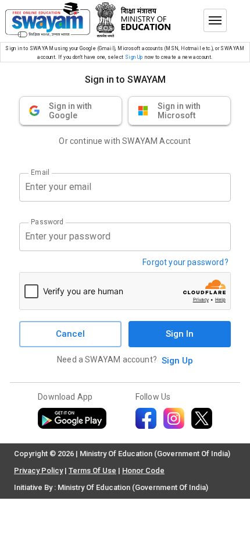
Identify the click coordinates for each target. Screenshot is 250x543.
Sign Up (134, 57)
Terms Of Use (92, 470)
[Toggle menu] (215, 20)
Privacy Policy (38, 470)
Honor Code (143, 470)
